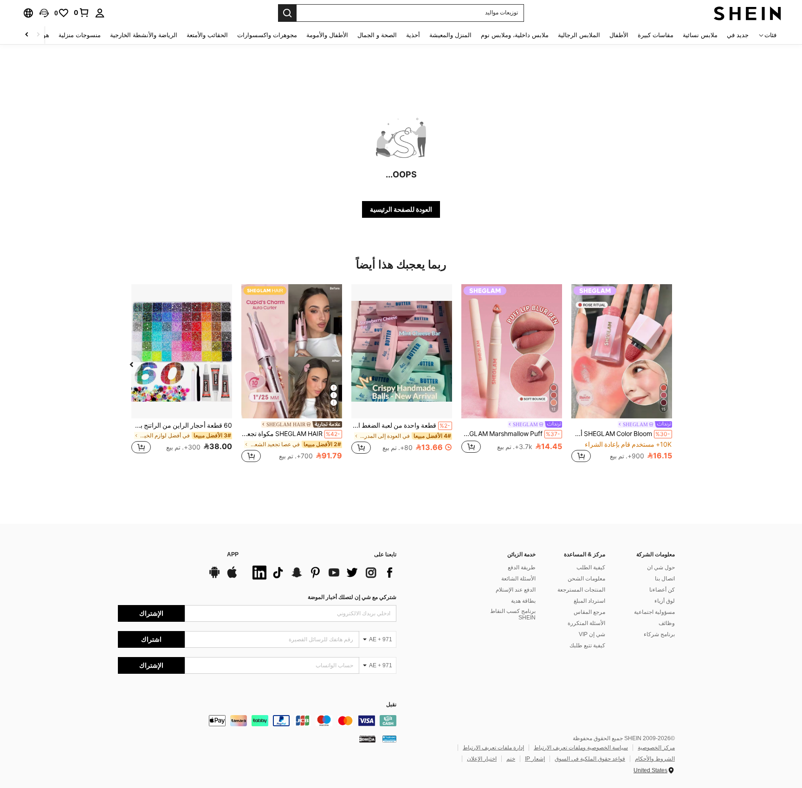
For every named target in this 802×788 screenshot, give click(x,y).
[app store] (232, 576)
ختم (510, 758)
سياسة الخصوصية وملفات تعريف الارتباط (581, 747)
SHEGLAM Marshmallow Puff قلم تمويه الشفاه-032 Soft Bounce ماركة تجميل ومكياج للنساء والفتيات (510, 433)
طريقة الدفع (522, 567)
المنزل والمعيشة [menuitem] (450, 35)
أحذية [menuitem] (413, 35)
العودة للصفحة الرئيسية (401, 209)
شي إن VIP (592, 634)
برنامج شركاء (659, 634)
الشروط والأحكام (655, 758)
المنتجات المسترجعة (581, 589)
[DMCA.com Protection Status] (367, 739)
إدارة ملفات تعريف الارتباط (493, 747)
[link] (82, 12)
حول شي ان (661, 567)
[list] (322, 573)
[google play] (214, 576)
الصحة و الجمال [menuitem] (377, 35)
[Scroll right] (27, 35)
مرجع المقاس (589, 612)
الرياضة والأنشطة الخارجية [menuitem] (143, 35)
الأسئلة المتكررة (586, 623)
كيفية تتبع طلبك (587, 645)
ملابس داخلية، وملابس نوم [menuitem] (515, 35)
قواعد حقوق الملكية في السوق (590, 758)
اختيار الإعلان (482, 758)
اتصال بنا (665, 578)
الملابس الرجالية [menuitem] (579, 35)
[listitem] (621, 374)
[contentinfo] (257, 720)
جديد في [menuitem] (738, 35)
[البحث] (287, 13)
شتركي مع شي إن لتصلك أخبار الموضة (352, 597)
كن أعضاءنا (662, 589)
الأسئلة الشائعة (518, 578)
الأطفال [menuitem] (618, 35)
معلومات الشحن (586, 578)
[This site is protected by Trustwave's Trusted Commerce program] (389, 739)
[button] (44, 13)
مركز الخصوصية (656, 747)
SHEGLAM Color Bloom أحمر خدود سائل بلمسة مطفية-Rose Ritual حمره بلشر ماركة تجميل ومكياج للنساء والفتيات (620, 433)
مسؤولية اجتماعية (654, 612)
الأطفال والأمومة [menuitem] (327, 35)
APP (233, 555)
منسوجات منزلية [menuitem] (79, 35)
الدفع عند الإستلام (516, 589)
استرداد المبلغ (589, 601)
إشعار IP (535, 758)
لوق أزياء (664, 601)
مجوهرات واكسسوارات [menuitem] (267, 35)
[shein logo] (747, 13)
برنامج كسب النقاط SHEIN (513, 614)
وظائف (667, 623)
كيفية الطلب (590, 567)
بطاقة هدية (523, 601)
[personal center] (99, 13)
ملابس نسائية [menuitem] (700, 35)
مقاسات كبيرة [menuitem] (655, 35)
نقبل (391, 705)
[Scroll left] (38, 35)
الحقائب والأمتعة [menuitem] (207, 35)
